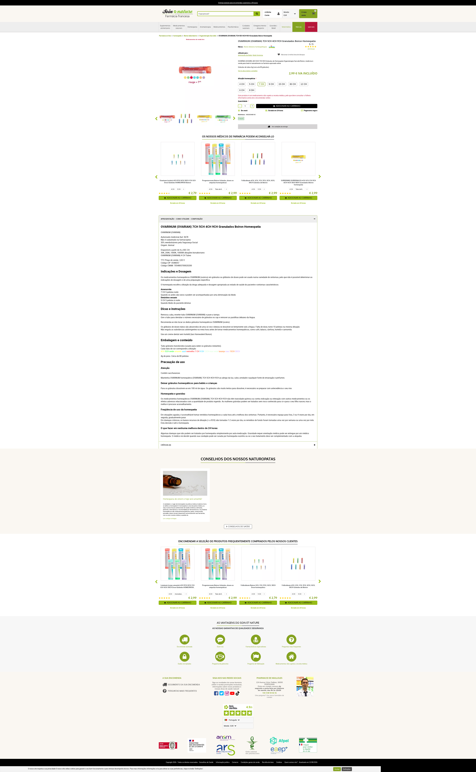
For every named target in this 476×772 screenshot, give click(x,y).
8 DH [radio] (251, 90)
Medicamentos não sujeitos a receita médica (291, 664)
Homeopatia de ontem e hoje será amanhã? (182, 499)
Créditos (279, 762)
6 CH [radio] (241, 90)
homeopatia (177, 36)
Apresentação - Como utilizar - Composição (182, 219)
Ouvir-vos (220, 647)
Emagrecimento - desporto (260, 26)
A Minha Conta (268, 13)
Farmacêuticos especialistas (256, 647)
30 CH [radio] (293, 84)
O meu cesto (304, 13)
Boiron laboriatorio (190, 36)
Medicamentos (219, 27)
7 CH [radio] (261, 84)
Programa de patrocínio (220, 664)
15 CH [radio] (282, 84)
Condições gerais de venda (250, 762)
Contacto (235, 762)
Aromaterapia (205, 27)
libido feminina (258, 55)
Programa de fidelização (255, 664)
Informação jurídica (222, 762)
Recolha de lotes (268, 762)
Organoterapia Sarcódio (207, 36)
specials (311, 27)
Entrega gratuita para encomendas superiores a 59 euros (238, 3)
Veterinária (286, 27)
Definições (347, 769)
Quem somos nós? (291, 762)
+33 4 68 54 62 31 (269, 693)
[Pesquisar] (257, 13)
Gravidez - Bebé (274, 26)
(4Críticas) (311, 49)
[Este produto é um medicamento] (242, 121)
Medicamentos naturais (179, 26)
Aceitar (337, 769)
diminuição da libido (245, 55)
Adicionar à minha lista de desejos (293, 54)
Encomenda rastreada (184, 647)
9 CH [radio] (271, 84)
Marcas (299, 27)
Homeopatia (192, 27)
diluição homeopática (246, 78)
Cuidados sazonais (246, 26)
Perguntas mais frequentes (291, 647)
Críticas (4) (166, 445)
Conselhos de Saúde (239, 526)
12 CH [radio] (304, 84)
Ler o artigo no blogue (169, 518)
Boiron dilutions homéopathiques (255, 47)
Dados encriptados (184, 664)
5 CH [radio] (251, 84)
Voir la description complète (247, 71)
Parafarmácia (233, 27)
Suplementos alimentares (165, 26)
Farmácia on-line (165, 36)
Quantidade (242, 101)
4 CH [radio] (241, 84)
